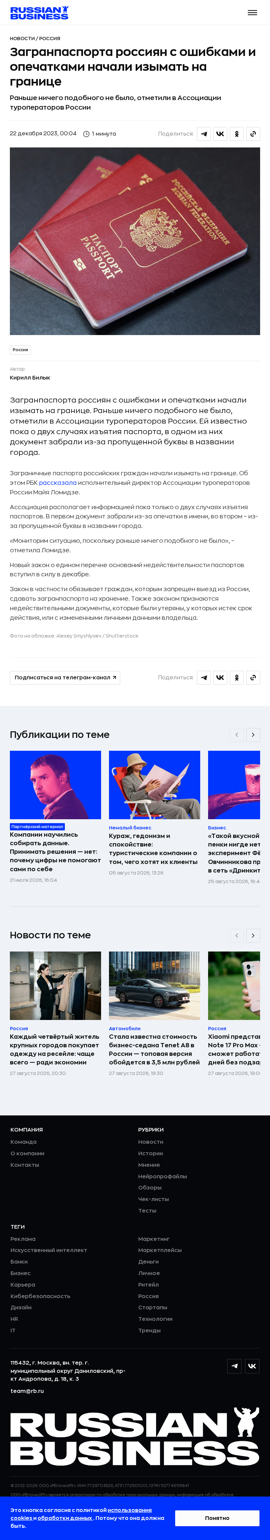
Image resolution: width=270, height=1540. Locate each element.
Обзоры (150, 1187)
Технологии (155, 1319)
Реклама (23, 1239)
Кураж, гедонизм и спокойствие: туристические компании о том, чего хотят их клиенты (153, 849)
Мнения (149, 1165)
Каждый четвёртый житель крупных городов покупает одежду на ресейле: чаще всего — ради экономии (54, 1049)
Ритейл (148, 1285)
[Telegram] (234, 1366)
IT (13, 1330)
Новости (23, 38)
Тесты (147, 1211)
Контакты (25, 1165)
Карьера (23, 1285)
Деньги (148, 1262)
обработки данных (65, 1518)
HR (14, 1319)
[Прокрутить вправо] (253, 735)
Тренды (149, 1330)
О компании (27, 1153)
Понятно (217, 1518)
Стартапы (152, 1307)
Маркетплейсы (160, 1250)
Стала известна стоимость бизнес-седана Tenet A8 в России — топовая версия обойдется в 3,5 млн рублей (154, 1049)
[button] (252, 12)
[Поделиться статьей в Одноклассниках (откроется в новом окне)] (237, 134)
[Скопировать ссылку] (253, 134)
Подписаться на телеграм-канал (62, 677)
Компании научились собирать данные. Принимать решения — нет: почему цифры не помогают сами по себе (55, 852)
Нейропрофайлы (162, 1176)
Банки (19, 1262)
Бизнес (21, 1273)
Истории (150, 1153)
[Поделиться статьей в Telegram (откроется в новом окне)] (204, 134)
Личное (149, 1273)
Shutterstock (122, 636)
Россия (49, 38)
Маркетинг (154, 1239)
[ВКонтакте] (252, 1366)
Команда (24, 1142)
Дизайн (21, 1307)
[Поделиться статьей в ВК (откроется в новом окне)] (220, 134)
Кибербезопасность (40, 1296)
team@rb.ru (27, 1391)
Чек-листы (153, 1199)
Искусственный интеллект (49, 1250)
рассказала (58, 483)
